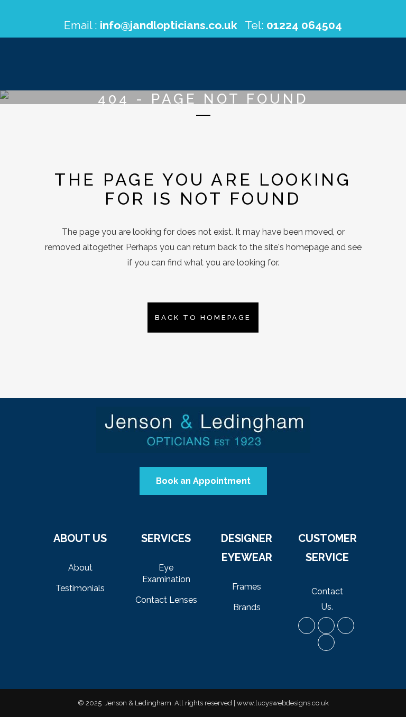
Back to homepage (203, 317)
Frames (246, 587)
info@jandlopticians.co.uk (168, 25)
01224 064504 (304, 25)
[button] (203, 481)
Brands (247, 607)
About (80, 568)
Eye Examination (166, 573)
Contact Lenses (166, 600)
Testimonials (80, 588)
